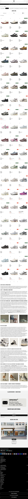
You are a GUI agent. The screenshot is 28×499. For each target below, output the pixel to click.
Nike (0, 487)
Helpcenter (1, 472)
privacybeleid (13, 416)
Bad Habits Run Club (3, 461)
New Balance (2, 488)
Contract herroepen (14, 493)
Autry (1, 486)
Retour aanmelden (14, 497)
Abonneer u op (14, 415)
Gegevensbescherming (3, 468)
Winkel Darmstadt (2, 460)
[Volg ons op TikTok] (27, 465)
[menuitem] (4, 13)
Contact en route (2, 458)
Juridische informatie (3, 469)
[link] (14, 0)
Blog (1, 462)
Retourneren (2, 475)
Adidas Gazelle (2, 480)
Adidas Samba (2, 479)
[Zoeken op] (26, 2)
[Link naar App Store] (3, 450)
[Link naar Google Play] (9, 450)
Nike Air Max (2, 481)
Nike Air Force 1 (2, 478)
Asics (1, 485)
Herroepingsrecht (2, 467)
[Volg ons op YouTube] (27, 481)
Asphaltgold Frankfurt (3, 459)
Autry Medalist (2, 482)
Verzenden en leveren (3, 474)
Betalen (1, 473)
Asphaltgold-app (2, 476)
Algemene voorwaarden (3, 466)
